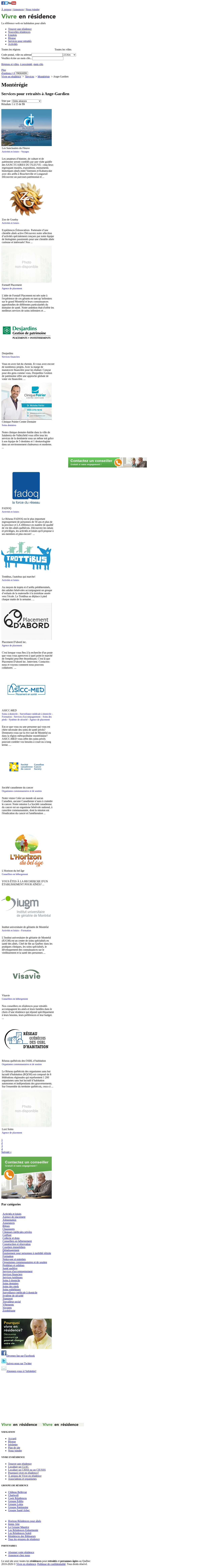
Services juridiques (13, 1277)
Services (29, 76)
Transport (8, 1298)
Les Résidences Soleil (19, 1533)
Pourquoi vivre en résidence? (23, 1472)
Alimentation (9, 1219)
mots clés (38, 64)
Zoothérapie (9, 1310)
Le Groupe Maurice (18, 1527)
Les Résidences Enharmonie (23, 1530)
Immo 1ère (13, 1524)
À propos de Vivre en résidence (24, 1475)
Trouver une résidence (20, 1463)
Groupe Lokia (15, 1504)
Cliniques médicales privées (17, 1232)
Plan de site (14, 1447)
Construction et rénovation (17, 1244)
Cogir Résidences (17, 1498)
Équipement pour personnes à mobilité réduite (27, 1253)
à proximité (26, 64)
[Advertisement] (44, 825)
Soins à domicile (10, 714)
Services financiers (11, 356)
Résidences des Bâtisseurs (22, 1536)
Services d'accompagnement (27, 716)
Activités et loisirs (10, 151)
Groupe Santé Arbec (19, 1510)
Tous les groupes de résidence (24, 1539)
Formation (7, 716)
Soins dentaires (9, 425)
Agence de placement (12, 288)
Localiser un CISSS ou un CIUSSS (27, 1469)
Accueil (12, 1438)
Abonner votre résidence (21, 1552)
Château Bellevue (17, 1492)
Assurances (9, 1223)
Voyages (25, 151)
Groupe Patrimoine (18, 1507)
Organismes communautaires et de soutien (22, 791)
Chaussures (9, 1229)
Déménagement (11, 1250)
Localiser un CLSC (18, 1466)
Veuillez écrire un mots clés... (16, 58)
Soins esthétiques (12, 1289)
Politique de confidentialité (51, 1564)
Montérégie (44, 76)
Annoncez (18, 9)
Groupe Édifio (15, 1501)
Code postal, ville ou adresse (16, 54)
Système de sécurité (18, 719)
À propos (6, 9)
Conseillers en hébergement (15, 874)
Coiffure (7, 1235)
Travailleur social (12, 1301)
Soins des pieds (11, 1286)
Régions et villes (10, 64)
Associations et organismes (22, 1478)
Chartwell (13, 1495)
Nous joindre (32, 9)
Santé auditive (10, 1268)
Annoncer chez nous (19, 1555)
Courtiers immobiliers (14, 1247)
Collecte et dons (11, 1238)
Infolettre (13, 1444)
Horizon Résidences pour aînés (24, 1521)
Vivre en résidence (11, 76)
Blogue (12, 1441)
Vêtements (8, 1304)
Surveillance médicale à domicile (35, 714)
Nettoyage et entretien (14, 1259)
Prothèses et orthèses (13, 1265)
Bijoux (6, 1226)
